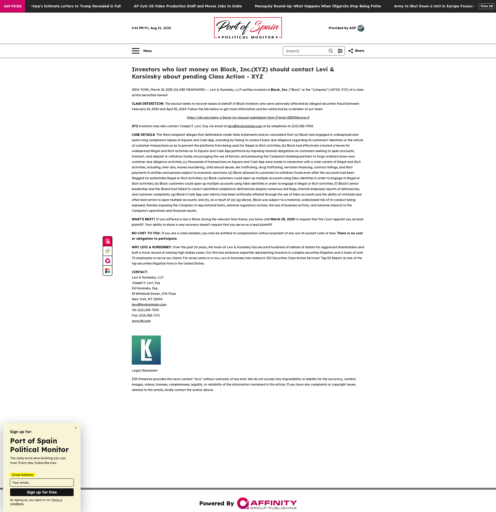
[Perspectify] (107, 251)
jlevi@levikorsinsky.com (245, 126)
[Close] (76, 428)
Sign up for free (42, 492)
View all (486, 6)
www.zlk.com (141, 321)
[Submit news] (107, 241)
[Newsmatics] (107, 270)
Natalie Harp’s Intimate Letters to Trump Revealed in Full (69, 6)
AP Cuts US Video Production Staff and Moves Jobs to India (188, 6)
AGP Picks (12, 6)
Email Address (22, 475)
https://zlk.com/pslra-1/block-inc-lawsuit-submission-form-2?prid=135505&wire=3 (248, 117)
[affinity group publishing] (107, 261)
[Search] (330, 50)
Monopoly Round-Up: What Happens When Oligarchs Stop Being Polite (318, 6)
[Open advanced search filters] (340, 50)
